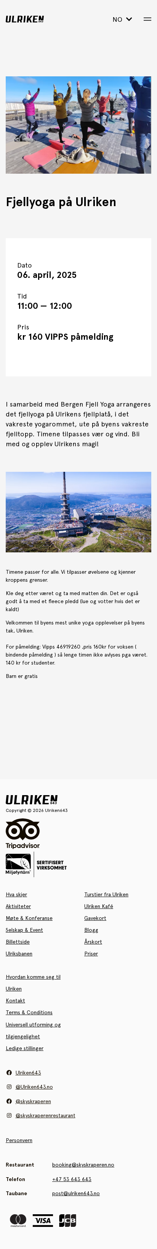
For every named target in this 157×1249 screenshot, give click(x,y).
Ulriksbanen (19, 953)
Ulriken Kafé (98, 906)
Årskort (93, 942)
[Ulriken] (36, 19)
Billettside (18, 942)
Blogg (91, 930)
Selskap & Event (24, 930)
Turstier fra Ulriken (106, 894)
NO (118, 19)
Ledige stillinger (24, 1048)
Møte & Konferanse (29, 918)
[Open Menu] (147, 19)
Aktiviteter (18, 906)
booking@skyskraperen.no (83, 1165)
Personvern (19, 1140)
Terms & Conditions (29, 1012)
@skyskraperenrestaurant (45, 1115)
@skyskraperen (33, 1101)
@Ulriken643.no (34, 1087)
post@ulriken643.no (76, 1193)
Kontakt (15, 1000)
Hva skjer (16, 894)
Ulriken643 (28, 1073)
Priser (91, 953)
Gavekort (95, 918)
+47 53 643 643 (71, 1179)
